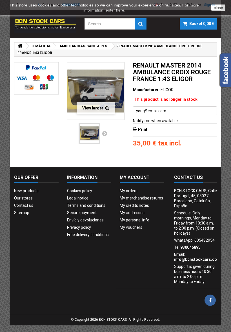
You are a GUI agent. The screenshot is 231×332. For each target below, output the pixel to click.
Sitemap (21, 212)
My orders (128, 191)
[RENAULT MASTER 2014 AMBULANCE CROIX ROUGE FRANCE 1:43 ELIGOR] (89, 133)
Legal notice (77, 198)
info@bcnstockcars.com (197, 259)
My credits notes (134, 205)
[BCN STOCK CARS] (45, 23)
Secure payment (82, 212)
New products (26, 191)
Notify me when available (155, 120)
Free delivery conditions (88, 234)
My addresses (132, 212)
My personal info (134, 220)
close (218, 7)
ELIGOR (167, 90)
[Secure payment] (36, 78)
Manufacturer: (146, 90)
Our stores (23, 198)
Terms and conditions (86, 205)
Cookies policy (79, 191)
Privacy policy (79, 227)
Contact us (23, 205)
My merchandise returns (141, 198)
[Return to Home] (20, 46)
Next (104, 133)
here (120, 10)
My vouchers (131, 227)
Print (142, 129)
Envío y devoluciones (85, 220)
